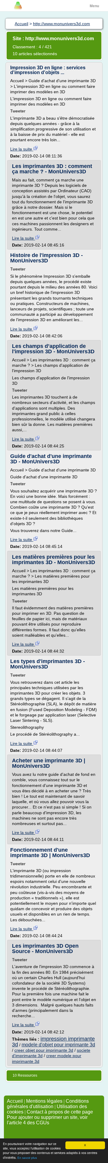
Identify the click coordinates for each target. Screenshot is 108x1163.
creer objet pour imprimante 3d (43, 1050)
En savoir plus (27, 1157)
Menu (94, 6)
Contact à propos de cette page (60, 1111)
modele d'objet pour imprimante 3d (58, 1044)
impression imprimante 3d (53, 1042)
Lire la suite (21, 149)
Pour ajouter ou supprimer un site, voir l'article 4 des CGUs (47, 1120)
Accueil (15, 1101)
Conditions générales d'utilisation (48, 1104)
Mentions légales (44, 1101)
